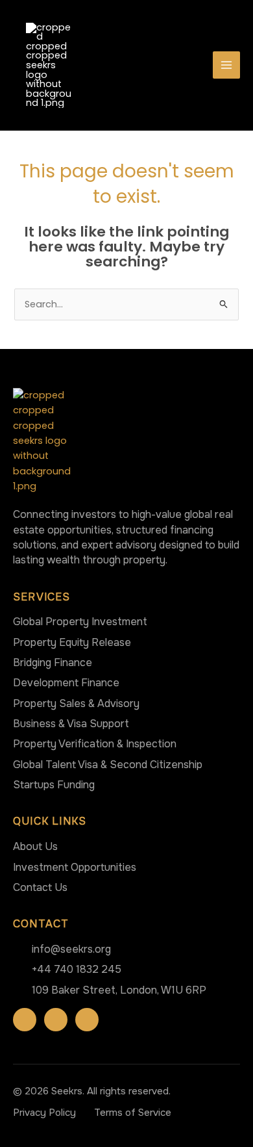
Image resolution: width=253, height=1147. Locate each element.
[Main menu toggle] (226, 65)
